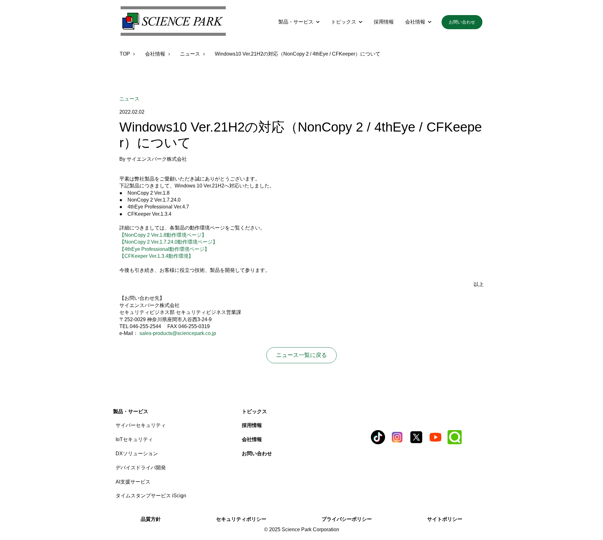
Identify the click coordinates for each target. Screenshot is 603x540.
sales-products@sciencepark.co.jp (177, 333)
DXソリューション (137, 453)
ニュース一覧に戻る (301, 355)
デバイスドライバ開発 (141, 467)
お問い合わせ (462, 21)
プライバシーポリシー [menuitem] (347, 519)
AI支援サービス (133, 481)
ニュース (190, 54)
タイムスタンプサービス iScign (151, 495)
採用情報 (384, 21)
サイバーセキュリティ (141, 425)
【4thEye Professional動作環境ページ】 (164, 249)
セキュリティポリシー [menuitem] (241, 519)
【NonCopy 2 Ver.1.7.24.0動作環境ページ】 (168, 242)
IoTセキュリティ (134, 439)
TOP (125, 54)
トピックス (343, 21)
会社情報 (415, 21)
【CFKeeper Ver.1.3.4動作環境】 (156, 256)
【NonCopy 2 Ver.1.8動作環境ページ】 (163, 235)
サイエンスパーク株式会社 (157, 159)
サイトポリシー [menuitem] (444, 519)
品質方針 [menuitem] (151, 519)
